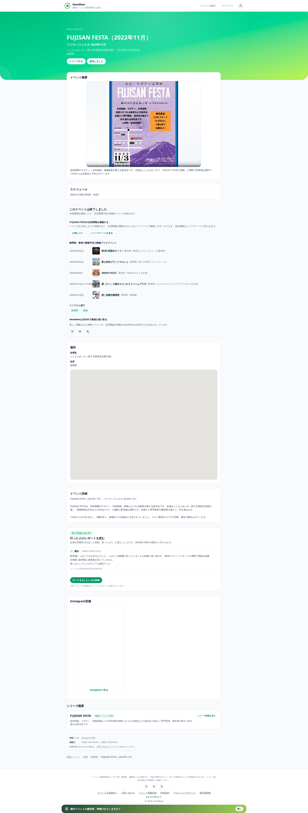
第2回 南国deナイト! (112, 250)
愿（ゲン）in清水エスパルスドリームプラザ (124, 283)
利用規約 (164, 792)
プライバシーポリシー (184, 792)
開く (239, 808)
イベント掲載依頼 (148, 792)
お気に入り (77, 232)
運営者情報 (205, 792)
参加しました (96, 61)
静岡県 (74, 310)
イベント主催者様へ (107, 792)
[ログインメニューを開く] (240, 6)
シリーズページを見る (103, 232)
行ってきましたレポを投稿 (86, 580)
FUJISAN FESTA (80, 716)
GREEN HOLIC (109, 272)
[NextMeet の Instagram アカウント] (72, 331)
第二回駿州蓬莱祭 (111, 294)
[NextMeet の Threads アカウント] (80, 331)
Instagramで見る (99, 689)
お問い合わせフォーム (106, 746)
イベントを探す (208, 5)
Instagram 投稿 (88, 738)
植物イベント (73, 756)
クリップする (76, 61)
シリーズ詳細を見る (206, 715)
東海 (85, 310)
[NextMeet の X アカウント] (88, 331)
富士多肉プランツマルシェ (115, 261)
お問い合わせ (128, 792)
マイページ (227, 5)
